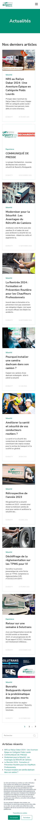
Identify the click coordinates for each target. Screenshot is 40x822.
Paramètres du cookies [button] (20, 813)
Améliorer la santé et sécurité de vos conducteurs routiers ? (17, 428)
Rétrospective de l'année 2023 (16, 495)
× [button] (35, 779)
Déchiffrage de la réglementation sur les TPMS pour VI (18, 560)
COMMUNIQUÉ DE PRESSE (15, 755)
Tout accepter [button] (14, 817)
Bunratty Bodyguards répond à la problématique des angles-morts (18, 692)
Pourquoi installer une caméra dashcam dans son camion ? (17, 362)
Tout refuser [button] (26, 817)
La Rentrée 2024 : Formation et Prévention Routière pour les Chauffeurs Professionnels (18, 290)
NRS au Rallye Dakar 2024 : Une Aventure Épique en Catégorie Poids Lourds (18, 86)
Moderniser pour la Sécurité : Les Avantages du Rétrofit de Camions (18, 217)
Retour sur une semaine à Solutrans (18, 625)
